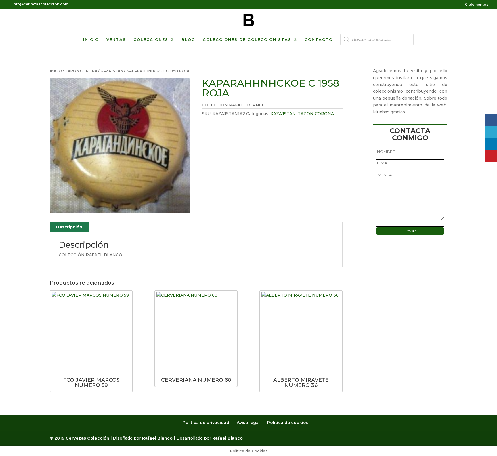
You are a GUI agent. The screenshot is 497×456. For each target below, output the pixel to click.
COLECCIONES (150, 39)
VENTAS (116, 39)
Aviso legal (248, 422)
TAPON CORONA (81, 71)
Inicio (56, 71)
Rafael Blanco (157, 438)
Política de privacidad (206, 422)
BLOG (188, 39)
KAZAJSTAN (111, 71)
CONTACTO (319, 39)
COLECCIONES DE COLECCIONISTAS (247, 39)
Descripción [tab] (69, 227)
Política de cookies (287, 422)
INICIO (91, 39)
